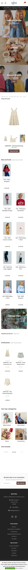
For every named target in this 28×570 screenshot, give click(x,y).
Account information (14, 546)
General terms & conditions (14, 529)
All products (14, 555)
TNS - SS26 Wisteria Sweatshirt (20, 298)
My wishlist (14, 550)
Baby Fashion (4, 413)
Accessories (18, 429)
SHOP (14, 26)
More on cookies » (19, 568)
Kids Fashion (18, 413)
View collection (17, 160)
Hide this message (10, 568)
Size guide (14, 538)
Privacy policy (14, 531)
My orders (14, 548)
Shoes (2, 429)
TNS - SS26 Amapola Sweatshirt (6, 181)
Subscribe (21, 483)
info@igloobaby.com (15, 510)
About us (14, 526)
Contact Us (14, 536)
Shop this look (14, 151)
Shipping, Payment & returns (14, 534)
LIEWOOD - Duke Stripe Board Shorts (20, 364)
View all (16, 333)
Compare (14, 553)
